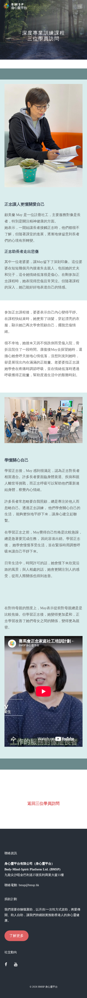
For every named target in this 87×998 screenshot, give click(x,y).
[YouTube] (15, 964)
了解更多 (16, 936)
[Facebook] (5, 964)
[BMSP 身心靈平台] (15, 6)
